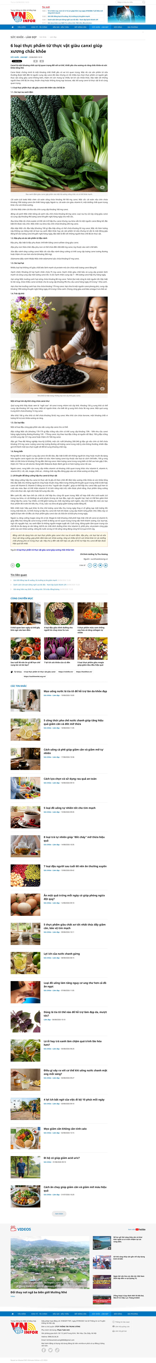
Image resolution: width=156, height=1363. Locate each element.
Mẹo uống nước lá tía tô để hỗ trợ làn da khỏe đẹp (75, 691)
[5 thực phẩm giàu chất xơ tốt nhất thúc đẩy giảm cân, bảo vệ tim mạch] (25, 934)
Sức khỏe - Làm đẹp (100, 27)
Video (13, 1296)
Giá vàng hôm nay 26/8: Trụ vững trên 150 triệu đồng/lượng (70, 23)
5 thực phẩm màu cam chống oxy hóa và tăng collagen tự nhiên (91, 630)
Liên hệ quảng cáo (122, 1326)
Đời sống (118, 27)
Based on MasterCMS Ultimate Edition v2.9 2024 (29, 1360)
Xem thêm (59, 1214)
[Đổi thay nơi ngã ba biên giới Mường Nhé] (50, 1262)
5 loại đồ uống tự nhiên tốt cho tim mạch (69, 808)
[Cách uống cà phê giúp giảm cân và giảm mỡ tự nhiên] (25, 759)
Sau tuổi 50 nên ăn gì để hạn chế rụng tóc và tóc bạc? (25, 663)
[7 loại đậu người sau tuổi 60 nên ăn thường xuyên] (25, 875)
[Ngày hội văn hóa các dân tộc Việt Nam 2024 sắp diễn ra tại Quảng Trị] (102, 1282)
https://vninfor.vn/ (65, 672)
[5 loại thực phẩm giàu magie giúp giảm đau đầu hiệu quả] (93, 648)
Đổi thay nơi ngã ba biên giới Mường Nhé (39, 1292)
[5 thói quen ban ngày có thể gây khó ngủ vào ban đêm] (26, 613)
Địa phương (133, 27)
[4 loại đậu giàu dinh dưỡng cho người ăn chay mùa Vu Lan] (59, 613)
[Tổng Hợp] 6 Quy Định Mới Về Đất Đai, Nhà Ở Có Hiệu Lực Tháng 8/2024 (128, 1297)
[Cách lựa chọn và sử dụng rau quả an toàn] (25, 788)
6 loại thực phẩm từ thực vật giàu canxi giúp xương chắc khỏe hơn (45, 550)
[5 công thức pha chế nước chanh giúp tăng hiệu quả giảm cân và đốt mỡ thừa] (25, 730)
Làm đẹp (53, 37)
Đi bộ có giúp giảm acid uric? (62, 1158)
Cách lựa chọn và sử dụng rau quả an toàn (70, 778)
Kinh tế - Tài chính (39, 27)
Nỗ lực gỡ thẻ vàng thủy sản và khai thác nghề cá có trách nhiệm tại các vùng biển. (127, 1239)
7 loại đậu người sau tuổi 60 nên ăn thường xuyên (75, 866)
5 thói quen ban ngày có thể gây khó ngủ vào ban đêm (25, 628)
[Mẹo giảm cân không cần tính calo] (25, 1138)
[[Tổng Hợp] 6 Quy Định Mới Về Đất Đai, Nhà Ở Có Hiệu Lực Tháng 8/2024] (102, 1301)
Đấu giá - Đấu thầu (61, 27)
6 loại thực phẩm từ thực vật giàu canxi (39, 672)
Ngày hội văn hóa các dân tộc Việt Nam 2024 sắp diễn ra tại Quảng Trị (128, 1277)
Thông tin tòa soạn (122, 1322)
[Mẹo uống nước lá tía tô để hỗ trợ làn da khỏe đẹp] (25, 700)
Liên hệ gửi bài (121, 1331)
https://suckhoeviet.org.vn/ (35, 676)
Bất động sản (80, 27)
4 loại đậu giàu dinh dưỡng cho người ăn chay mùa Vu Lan (58, 628)
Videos (24, 1229)
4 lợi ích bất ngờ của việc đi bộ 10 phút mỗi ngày (74, 1099)
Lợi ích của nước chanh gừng (62, 953)
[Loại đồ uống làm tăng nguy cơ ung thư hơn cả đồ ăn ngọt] (25, 992)
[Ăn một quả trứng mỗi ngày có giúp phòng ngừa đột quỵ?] (25, 905)
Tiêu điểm (22, 27)
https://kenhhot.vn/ (84, 672)
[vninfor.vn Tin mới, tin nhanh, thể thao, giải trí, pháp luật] (23, 17)
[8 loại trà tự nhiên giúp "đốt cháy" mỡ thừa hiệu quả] (25, 846)
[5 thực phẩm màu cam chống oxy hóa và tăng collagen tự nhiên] (93, 613)
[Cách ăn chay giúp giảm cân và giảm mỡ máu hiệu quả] (25, 1196)
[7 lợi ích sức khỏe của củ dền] (59, 648)
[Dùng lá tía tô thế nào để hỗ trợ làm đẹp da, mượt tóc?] (25, 1021)
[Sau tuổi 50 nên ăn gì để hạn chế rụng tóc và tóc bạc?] (26, 648)
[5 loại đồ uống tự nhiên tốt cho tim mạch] (25, 817)
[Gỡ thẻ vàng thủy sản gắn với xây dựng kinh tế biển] (102, 1262)
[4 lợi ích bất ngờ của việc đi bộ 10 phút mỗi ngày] (25, 1109)
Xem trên (131, 1229)
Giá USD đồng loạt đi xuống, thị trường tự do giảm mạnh (69, 16)
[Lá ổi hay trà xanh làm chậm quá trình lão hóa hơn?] (25, 1050)
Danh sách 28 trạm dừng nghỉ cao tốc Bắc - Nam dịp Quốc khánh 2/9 (73, 20)
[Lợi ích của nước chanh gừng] (25, 963)
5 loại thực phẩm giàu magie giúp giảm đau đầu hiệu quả (91, 663)
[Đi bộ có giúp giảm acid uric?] (25, 1167)
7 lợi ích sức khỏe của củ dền (57, 662)
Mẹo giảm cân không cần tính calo (65, 1128)
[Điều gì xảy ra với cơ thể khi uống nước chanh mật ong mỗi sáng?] (25, 1080)
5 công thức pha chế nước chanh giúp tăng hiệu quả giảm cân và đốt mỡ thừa (73, 722)
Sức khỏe (43, 37)
